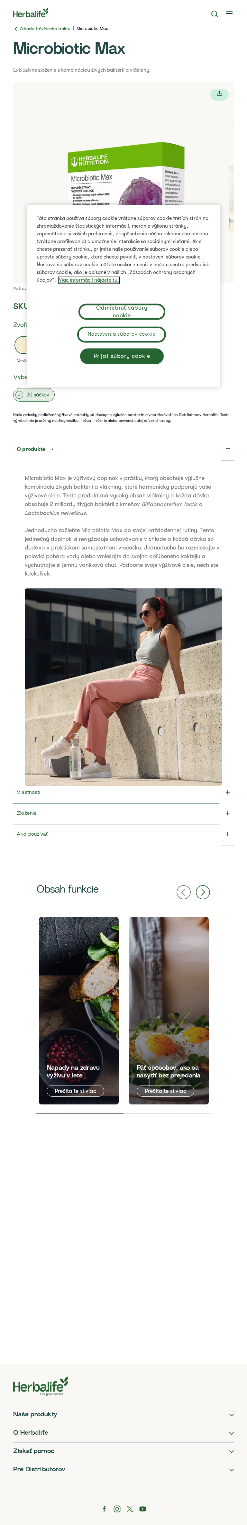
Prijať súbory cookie (122, 356)
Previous (183, 892)
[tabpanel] (78, 1010)
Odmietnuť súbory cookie (121, 312)
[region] (123, 296)
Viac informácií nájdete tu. (89, 280)
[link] (230, 12)
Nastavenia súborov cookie (122, 334)
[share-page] (219, 95)
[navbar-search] (215, 14)
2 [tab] (167, 1113)
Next (203, 892)
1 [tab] (80, 1113)
